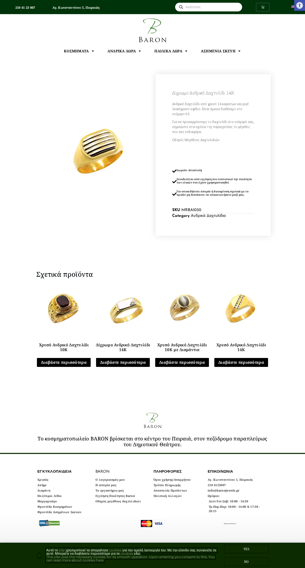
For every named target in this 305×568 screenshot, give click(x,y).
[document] (152, 284)
